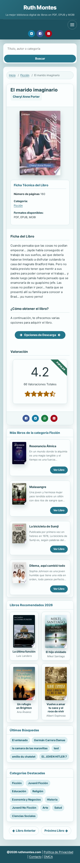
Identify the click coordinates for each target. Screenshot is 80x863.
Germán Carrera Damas (49, 740)
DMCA (48, 857)
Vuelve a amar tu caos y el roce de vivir (56, 707)
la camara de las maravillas (30, 748)
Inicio (12, 75)
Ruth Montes (40, 7)
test (56, 748)
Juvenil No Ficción (24, 807)
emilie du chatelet (23, 756)
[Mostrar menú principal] (72, 24)
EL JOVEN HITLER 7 (54, 756)
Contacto (35, 857)
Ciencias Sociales (24, 816)
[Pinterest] (48, 33)
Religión (37, 791)
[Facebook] (40, 33)
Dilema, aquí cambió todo (47, 565)
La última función (24, 651)
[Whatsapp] (44, 418)
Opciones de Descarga (40, 335)
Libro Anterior (26, 830)
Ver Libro (58, 469)
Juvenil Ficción (38, 783)
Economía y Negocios (26, 799)
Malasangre (37, 487)
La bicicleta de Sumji (44, 526)
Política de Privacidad (58, 852)
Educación (19, 791)
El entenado (20, 740)
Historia (52, 799)
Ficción (24, 75)
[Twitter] (31, 33)
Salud (58, 807)
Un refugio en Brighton (24, 705)
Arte (45, 807)
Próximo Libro (54, 830)
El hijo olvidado (56, 652)
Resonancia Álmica (42, 446)
